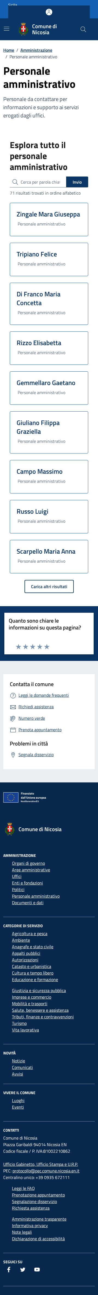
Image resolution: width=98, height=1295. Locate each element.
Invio (77, 182)
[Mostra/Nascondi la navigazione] (6, 28)
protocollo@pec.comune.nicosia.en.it (46, 1170)
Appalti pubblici (26, 953)
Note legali (22, 1232)
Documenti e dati (28, 902)
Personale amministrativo (36, 896)
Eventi (18, 1107)
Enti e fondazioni (27, 883)
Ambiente (21, 940)
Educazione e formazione (35, 979)
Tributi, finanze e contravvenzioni (43, 1016)
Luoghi (18, 1100)
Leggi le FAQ (23, 1188)
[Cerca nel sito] (83, 29)
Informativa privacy (30, 1225)
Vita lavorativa (25, 1030)
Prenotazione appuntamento (38, 1195)
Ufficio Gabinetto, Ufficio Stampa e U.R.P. (40, 1164)
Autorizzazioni (25, 959)
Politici (18, 889)
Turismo (19, 1023)
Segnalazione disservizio (34, 1201)
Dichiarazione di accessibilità (38, 1238)
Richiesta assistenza (31, 1208)
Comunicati (22, 1067)
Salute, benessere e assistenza (40, 1010)
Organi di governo (28, 863)
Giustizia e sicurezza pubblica (39, 990)
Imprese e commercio (31, 997)
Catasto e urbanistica (31, 966)
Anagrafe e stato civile (32, 946)
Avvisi (17, 1074)
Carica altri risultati (49, 586)
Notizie (18, 1060)
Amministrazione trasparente (39, 1219)
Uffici (17, 876)
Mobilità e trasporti (29, 1003)
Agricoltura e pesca (29, 933)
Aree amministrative (31, 869)
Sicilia (12, 5)
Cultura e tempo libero (32, 973)
